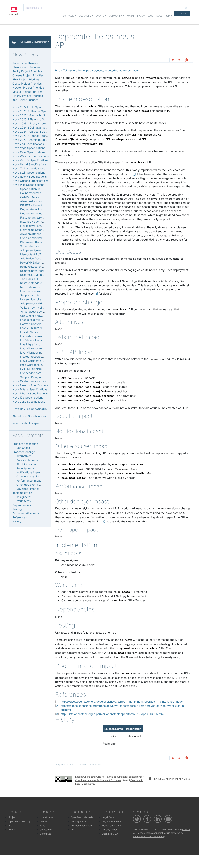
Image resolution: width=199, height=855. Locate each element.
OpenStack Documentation (33, 42)
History (16, 521)
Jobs (42, 825)
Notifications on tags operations (40, 287)
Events (43, 821)
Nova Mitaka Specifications (29, 389)
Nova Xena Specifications (28, 152)
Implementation (22, 492)
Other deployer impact (30, 484)
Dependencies (21, 505)
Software (68, 15)
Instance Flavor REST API (36, 221)
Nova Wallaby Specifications (30, 156)
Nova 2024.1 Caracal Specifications (35, 131)
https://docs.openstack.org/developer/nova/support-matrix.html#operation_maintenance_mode (122, 701)
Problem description (25, 443)
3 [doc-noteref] (103, 521)
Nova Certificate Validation (37, 360)
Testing (17, 509)
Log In (182, 13)
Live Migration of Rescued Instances (43, 344)
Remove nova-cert (32, 270)
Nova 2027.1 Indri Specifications (32, 107)
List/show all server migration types (42, 340)
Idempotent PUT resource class (40, 254)
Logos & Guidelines (112, 821)
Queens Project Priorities (28, 75)
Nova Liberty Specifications (30, 393)
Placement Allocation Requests (39, 242)
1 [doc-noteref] (134, 174)
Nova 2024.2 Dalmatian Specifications (36, 127)
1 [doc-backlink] (57, 701)
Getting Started (79, 821)
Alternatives (23, 456)
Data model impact (28, 460)
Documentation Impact (26, 513)
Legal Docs (108, 817)
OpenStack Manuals (82, 817)
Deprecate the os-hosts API (37, 213)
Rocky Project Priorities (27, 71)
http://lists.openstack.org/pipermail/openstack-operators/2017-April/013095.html (112, 714)
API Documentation (81, 825)
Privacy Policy (110, 829)
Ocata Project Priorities (27, 83)
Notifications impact (29, 472)
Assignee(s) (23, 497)
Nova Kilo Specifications (27, 397)
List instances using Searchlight (40, 336)
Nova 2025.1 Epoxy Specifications (34, 123)
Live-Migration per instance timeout (42, 352)
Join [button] (168, 15)
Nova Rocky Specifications (29, 176)
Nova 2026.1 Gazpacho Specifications (36, 115)
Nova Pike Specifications (28, 184)
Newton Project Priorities (28, 87)
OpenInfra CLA (110, 833)
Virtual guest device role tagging (41, 311)
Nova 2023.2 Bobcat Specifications (35, 135)
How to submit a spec (26, 423)
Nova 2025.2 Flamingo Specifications (36, 119)
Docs (159, 15)
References (19, 517)
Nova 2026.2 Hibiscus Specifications (35, 111)
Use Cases (23, 447)
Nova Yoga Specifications (28, 148)
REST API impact (27, 464)
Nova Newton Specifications (30, 385)
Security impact (26, 468)
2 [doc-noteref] (96, 293)
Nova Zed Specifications (28, 144)
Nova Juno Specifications (28, 401)
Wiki (73, 829)
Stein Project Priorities (26, 67)
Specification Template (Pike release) (43, 189)
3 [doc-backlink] (57, 714)
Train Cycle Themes (25, 63)
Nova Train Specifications (28, 168)
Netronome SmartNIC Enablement (41, 229)
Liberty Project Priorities (27, 95)
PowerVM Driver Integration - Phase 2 (44, 262)
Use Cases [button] (85, 15)
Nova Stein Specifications (28, 172)
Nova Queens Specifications (30, 180)
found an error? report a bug (172, 779)
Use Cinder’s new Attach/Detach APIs (44, 315)
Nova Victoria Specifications (30, 160)
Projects (13, 817)
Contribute (45, 833)
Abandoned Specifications (29, 416)
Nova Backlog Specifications (30, 408)
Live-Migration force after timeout (41, 348)
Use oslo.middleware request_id (40, 238)
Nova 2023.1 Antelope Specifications (35, 139)
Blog (150, 15)
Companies (46, 829)
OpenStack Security (20, 821)
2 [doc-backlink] (57, 705)
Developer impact (27, 488)
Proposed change (23, 452)
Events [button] (100, 15)
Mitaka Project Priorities (27, 91)
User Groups (46, 817)
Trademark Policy (111, 825)
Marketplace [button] (135, 15)
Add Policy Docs (30, 258)
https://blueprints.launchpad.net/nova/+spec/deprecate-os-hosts (97, 70)
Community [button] (115, 15)
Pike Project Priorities (25, 79)
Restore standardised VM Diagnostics (44, 283)
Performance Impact (29, 480)
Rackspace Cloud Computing (149, 836)
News (12, 829)
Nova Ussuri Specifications (29, 164)
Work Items (23, 501)
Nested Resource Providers (37, 356)
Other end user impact (30, 476)
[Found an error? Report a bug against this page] (186, 60)
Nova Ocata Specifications (29, 381)
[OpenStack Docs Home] (14, 42)
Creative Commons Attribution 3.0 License (98, 780)
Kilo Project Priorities (25, 99)
